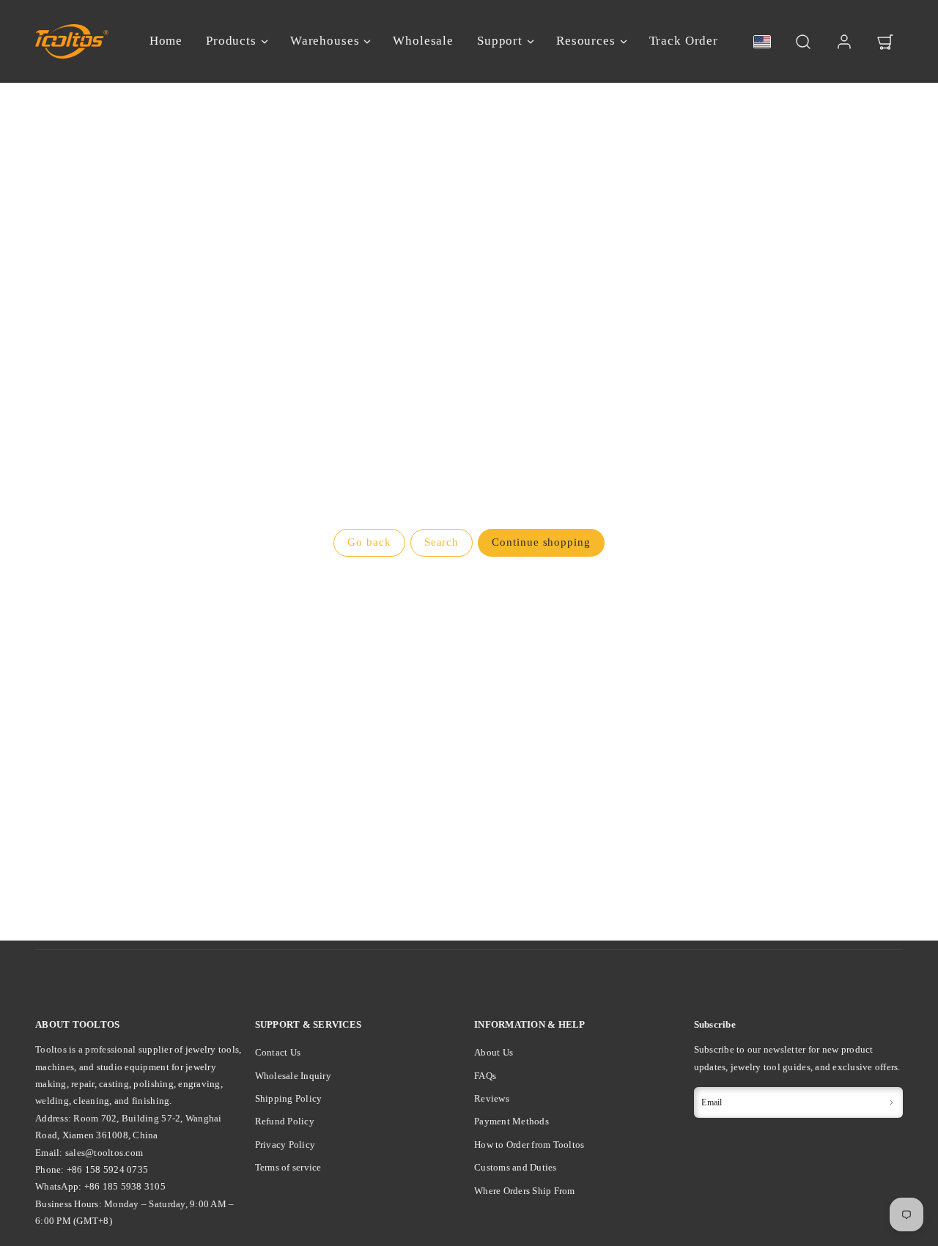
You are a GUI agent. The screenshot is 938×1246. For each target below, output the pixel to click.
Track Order (683, 41)
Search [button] (441, 542)
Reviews (491, 1098)
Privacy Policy (285, 1144)
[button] (803, 41)
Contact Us (278, 1052)
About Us (493, 1052)
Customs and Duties (515, 1167)
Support (499, 41)
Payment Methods (511, 1121)
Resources (586, 41)
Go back (369, 542)
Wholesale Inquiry (293, 1075)
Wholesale (423, 41)
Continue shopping (541, 542)
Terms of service (288, 1167)
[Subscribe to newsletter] (891, 1102)
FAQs (485, 1075)
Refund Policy (284, 1121)
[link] (844, 41)
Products (231, 41)
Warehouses (325, 41)
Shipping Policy (288, 1098)
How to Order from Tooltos (529, 1144)
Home (165, 41)
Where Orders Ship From (524, 1190)
